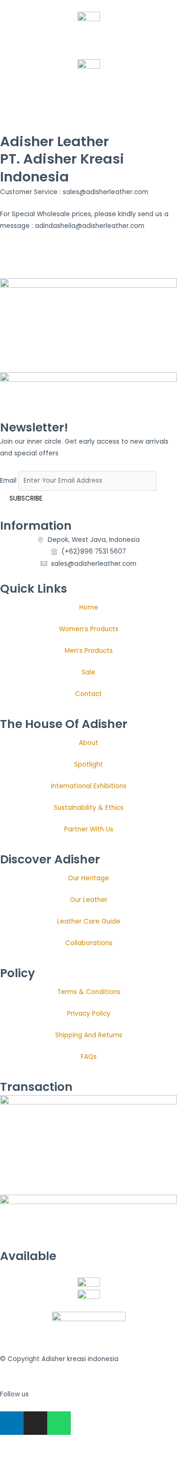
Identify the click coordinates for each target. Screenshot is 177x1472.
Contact (88, 693)
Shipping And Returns (88, 1035)
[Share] (51, 1454)
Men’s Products (89, 650)
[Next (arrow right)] (30, 1467)
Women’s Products (88, 629)
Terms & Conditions (88, 991)
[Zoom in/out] (9, 1454)
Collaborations (88, 943)
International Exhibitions (88, 786)
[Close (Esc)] (71, 1454)
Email (8, 480)
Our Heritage (88, 878)
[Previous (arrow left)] (9, 1467)
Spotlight (88, 764)
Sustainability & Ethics (89, 807)
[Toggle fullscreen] (30, 1454)
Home (88, 607)
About (88, 742)
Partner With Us (88, 829)
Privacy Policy (88, 1013)
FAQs (89, 1056)
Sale (88, 672)
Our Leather (89, 899)
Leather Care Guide (88, 921)
